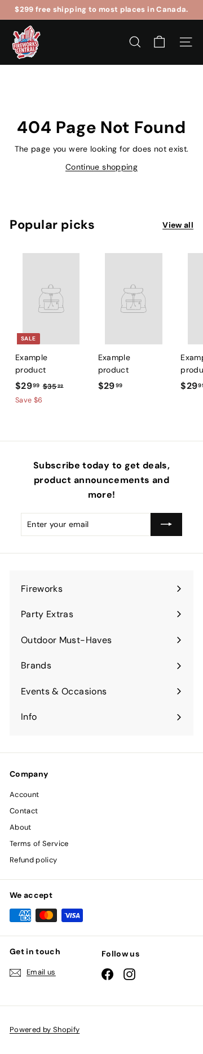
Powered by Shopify (45, 1029)
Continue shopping (101, 167)
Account (24, 794)
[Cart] (159, 42)
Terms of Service (39, 843)
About (21, 827)
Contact (24, 811)
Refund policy (34, 860)
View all (177, 225)
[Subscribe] (166, 524)
